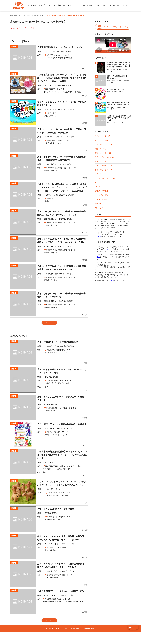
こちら (98, 236)
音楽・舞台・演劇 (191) (103, 170)
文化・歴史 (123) (101, 161)
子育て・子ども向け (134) (104, 157)
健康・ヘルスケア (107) (103, 149)
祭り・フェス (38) (101, 140)
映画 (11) (98, 174)
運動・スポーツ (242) (103, 153)
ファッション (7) (101, 199)
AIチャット (133, 627)
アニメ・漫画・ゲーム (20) (105, 178)
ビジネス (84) (100, 182)
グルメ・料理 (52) (101, 191)
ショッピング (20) (101, 195)
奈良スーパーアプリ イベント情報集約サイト (27, 15)
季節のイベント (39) (102, 136)
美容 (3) (98, 203)
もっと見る (49, 323)
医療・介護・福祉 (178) (103, 144)
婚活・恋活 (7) (100, 208)
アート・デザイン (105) (103, 165)
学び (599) (98, 187)
